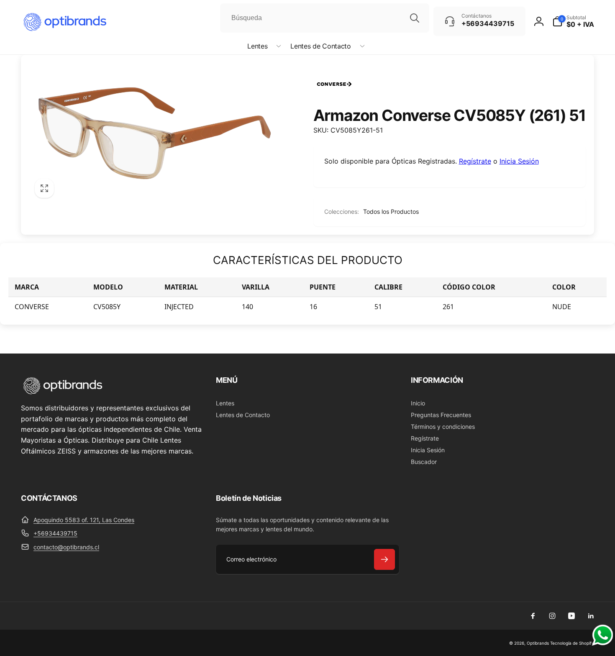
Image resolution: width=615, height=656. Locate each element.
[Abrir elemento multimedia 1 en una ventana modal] (154, 133)
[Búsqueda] (414, 18)
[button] (262, 46)
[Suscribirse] (384, 559)
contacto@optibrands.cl (66, 547)
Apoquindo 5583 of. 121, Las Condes (83, 519)
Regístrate (475, 161)
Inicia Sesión (519, 161)
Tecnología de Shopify (572, 643)
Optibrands (538, 643)
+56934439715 (55, 533)
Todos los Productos (391, 211)
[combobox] (324, 18)
